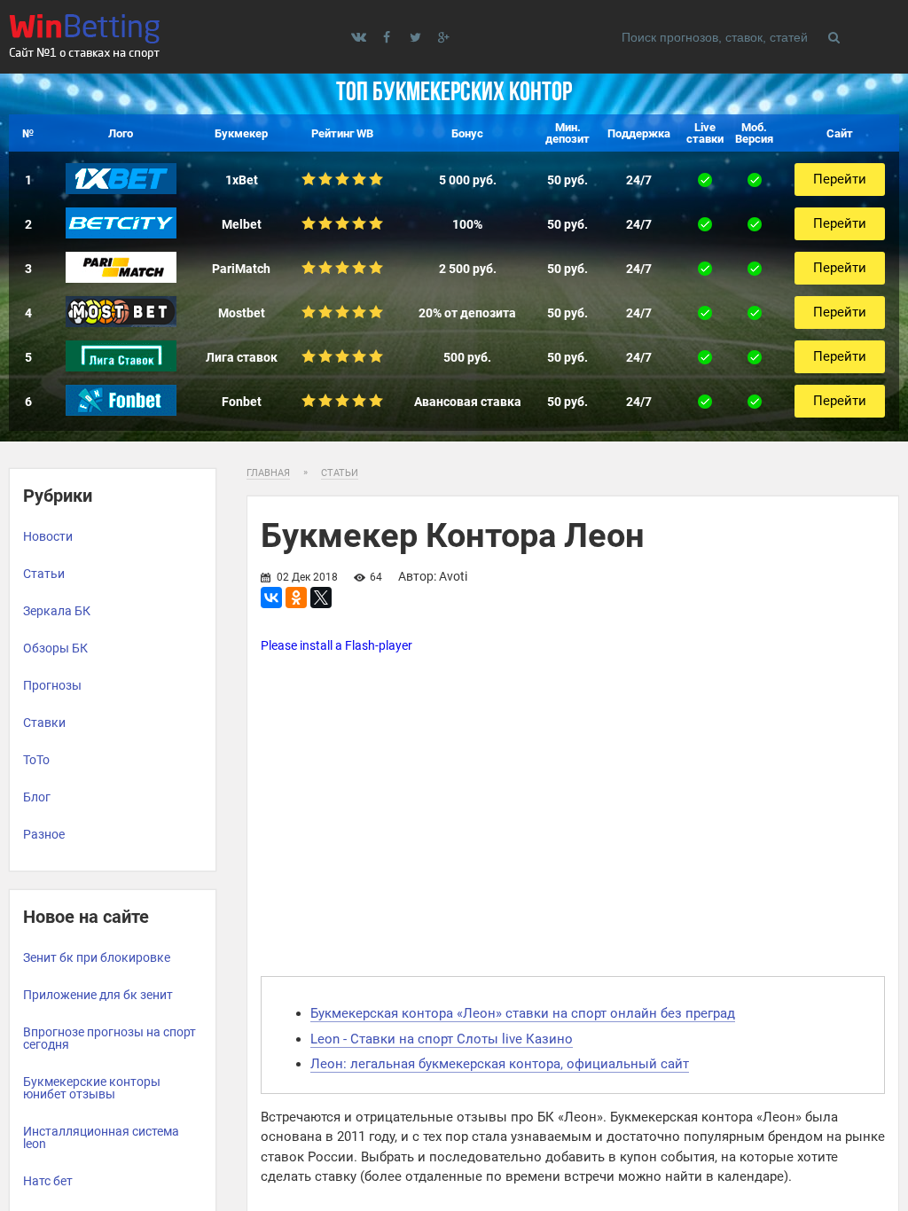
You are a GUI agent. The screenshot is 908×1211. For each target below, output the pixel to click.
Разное (44, 834)
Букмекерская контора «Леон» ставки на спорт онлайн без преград (522, 1013)
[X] (321, 597)
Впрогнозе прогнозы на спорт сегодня (109, 1038)
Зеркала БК (56, 611)
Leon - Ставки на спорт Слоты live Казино (441, 1039)
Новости (48, 536)
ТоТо (36, 760)
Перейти (839, 179)
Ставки (44, 722)
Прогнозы (52, 685)
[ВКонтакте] (271, 597)
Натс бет (48, 1181)
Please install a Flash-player (336, 645)
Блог (37, 797)
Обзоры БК (55, 648)
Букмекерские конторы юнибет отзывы (91, 1087)
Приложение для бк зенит (98, 995)
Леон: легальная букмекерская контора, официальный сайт (499, 1064)
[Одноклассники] (296, 597)
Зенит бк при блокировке (96, 957)
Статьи (44, 573)
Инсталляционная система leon (101, 1137)
